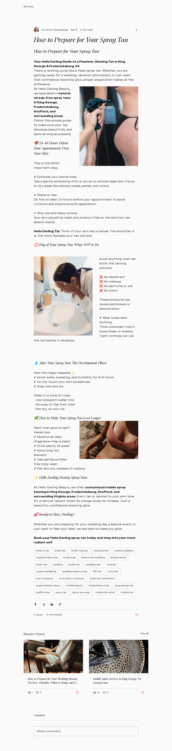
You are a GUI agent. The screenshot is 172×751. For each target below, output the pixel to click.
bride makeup (79, 550)
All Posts (29, 6)
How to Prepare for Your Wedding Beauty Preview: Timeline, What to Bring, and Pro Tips (53, 681)
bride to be (42, 550)
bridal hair (74, 564)
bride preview (119, 557)
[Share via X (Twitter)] (43, 604)
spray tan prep (81, 592)
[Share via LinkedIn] (51, 604)
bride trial (41, 564)
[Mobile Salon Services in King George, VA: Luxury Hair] (118, 656)
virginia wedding (123, 550)
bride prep (69, 557)
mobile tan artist (105, 592)
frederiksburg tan (99, 585)
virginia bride (101, 550)
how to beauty (44, 578)
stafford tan (43, 592)
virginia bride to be (47, 557)
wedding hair (93, 564)
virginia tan (127, 592)
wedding (58, 564)
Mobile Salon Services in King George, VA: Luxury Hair (117, 681)
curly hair (113, 571)
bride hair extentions (102, 578)
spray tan (61, 592)
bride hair (60, 550)
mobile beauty (74, 585)
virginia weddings (46, 571)
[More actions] (136, 30)
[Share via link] (60, 604)
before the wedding (93, 557)
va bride (111, 564)
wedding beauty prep (74, 571)
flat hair (97, 571)
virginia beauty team (48, 585)
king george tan (124, 585)
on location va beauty (71, 578)
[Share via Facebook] (35, 604)
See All (144, 633)
